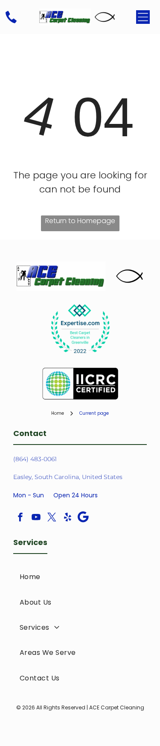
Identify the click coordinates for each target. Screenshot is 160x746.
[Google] (83, 518)
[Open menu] (143, 17)
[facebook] (20, 518)
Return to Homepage (80, 221)
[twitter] (51, 518)
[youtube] (36, 518)
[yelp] (67, 518)
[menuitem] (80, 576)
